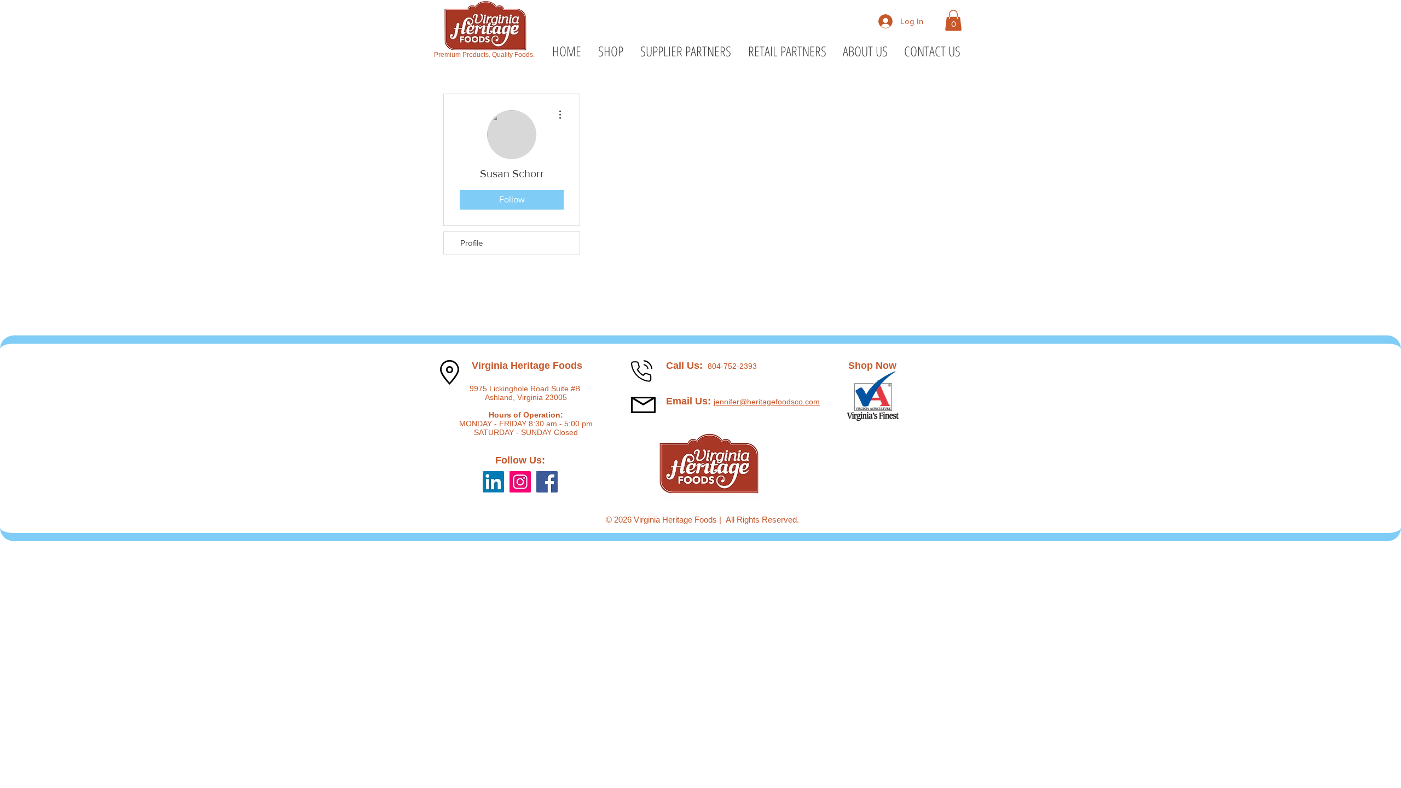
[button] (953, 20)
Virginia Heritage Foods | (680, 519)
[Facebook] (547, 482)
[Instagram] (520, 482)
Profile (471, 242)
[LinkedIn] (493, 482)
